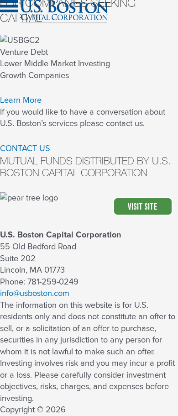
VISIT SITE (142, 206)
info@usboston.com (34, 293)
